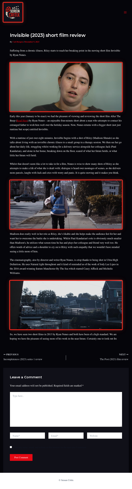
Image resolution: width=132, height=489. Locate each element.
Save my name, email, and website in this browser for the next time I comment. (50, 447)
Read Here (22, 120)
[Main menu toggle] (125, 12)
